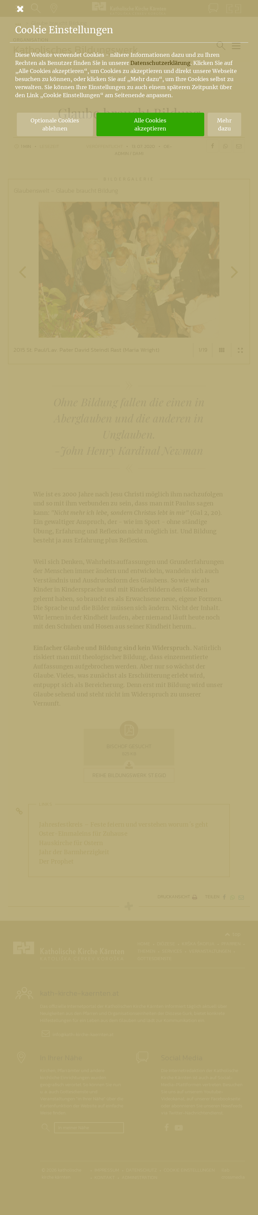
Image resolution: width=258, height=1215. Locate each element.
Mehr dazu (224, 124)
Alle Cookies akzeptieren (150, 124)
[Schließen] (129, 8)
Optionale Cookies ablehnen (55, 124)
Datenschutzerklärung (160, 63)
